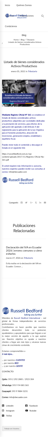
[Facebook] (22, 202)
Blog (22, 40)
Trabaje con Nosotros (11, 429)
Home (16, 40)
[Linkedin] (40, 202)
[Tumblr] (36, 202)
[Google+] (31, 202)
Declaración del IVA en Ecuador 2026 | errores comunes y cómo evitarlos (24, 250)
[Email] (45, 202)
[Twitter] (26, 202)
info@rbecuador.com (18, 172)
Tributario (30, 40)
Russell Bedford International (27, 318)
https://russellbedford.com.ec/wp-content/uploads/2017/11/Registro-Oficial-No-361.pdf (23, 157)
